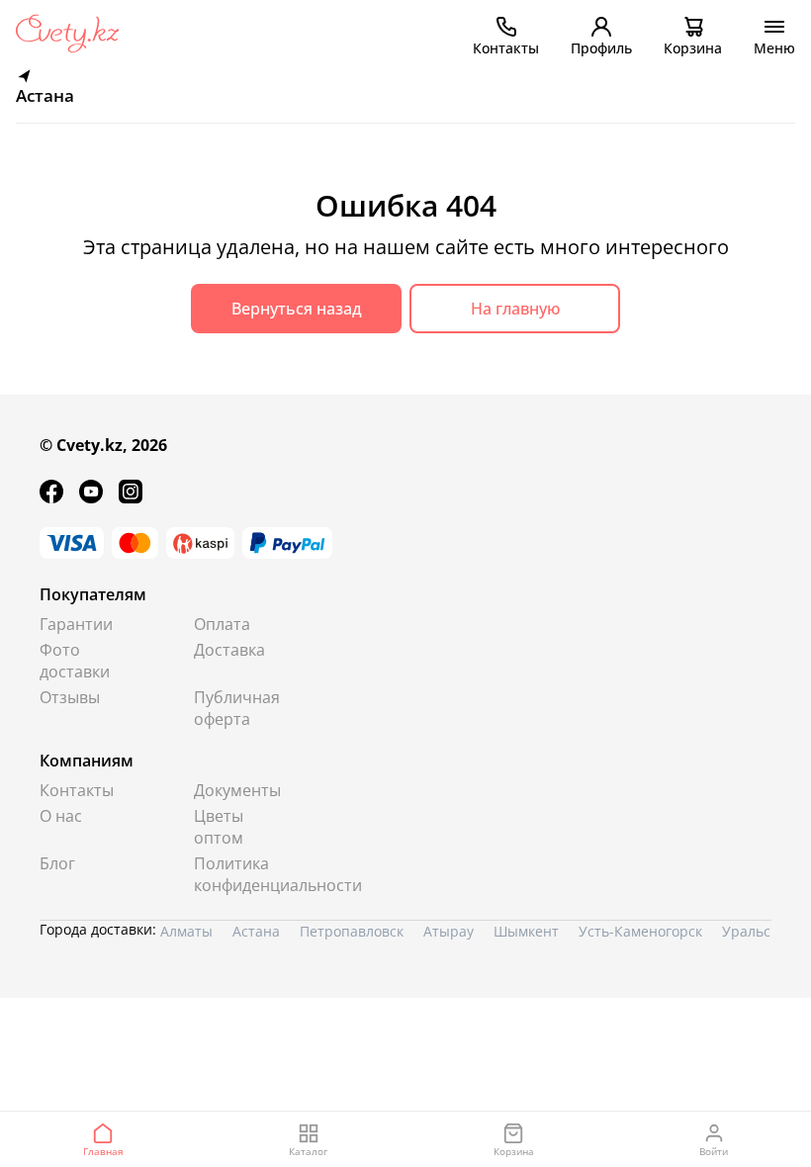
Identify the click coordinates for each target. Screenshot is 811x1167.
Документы (237, 790)
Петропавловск (352, 931)
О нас (61, 816)
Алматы (186, 931)
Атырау (448, 931)
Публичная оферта (237, 708)
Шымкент (526, 931)
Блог (57, 863)
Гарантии (76, 624)
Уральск (749, 931)
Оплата (222, 624)
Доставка (229, 650)
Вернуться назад (296, 308)
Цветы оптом (218, 827)
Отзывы (70, 697)
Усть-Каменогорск (640, 931)
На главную (515, 308)
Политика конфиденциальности (241, 874)
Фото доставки (75, 660)
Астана (256, 931)
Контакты (77, 790)
